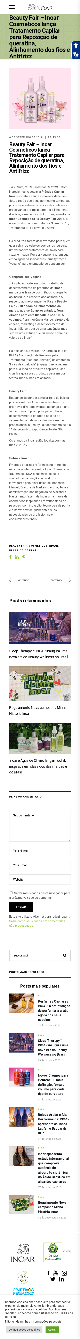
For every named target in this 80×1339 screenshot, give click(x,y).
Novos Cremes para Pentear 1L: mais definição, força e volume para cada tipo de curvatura (53, 1085)
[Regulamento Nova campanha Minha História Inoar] (40, 683)
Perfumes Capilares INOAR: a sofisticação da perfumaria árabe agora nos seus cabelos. (54, 1010)
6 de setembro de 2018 (26, 137)
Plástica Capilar (23, 550)
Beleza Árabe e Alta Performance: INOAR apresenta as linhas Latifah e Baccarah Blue (53, 1124)
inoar (53, 545)
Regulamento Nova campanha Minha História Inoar (52, 1207)
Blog (41, 995)
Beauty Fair (18, 545)
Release (54, 137)
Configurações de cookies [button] (24, 1329)
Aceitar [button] (52, 1329)
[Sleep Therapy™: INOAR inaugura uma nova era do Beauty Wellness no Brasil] (40, 628)
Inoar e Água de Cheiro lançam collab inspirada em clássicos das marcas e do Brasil (38, 766)
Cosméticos (38, 545)
